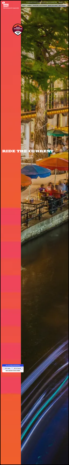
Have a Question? (62, 5)
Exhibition (29, 5)
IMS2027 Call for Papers (53, 5)
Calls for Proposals (43, 5)
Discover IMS (36, 5)
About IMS (60, 2)
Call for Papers (7, 368)
